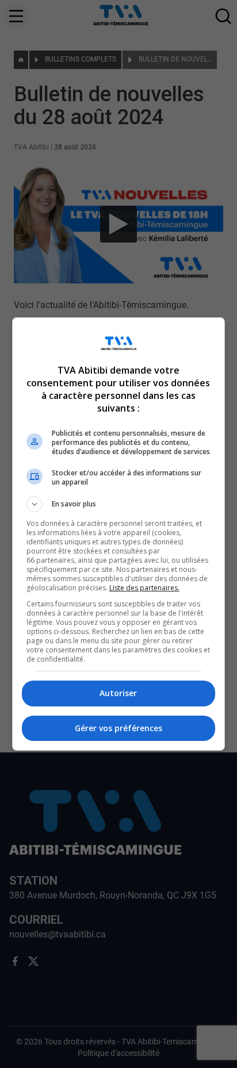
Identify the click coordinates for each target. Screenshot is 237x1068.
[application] (118, 534)
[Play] (118, 534)
